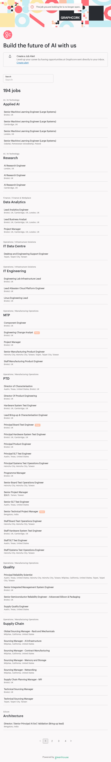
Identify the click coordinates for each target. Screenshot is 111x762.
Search (8, 77)
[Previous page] (40, 741)
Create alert (23, 63)
